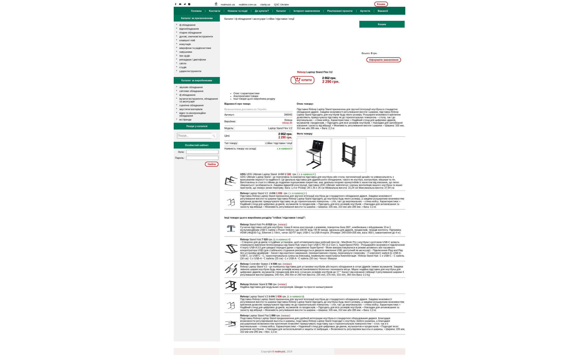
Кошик (381, 4)
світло (182, 63)
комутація (185, 44)
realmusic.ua (228, 4)
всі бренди (185, 119)
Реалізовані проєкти (340, 11)
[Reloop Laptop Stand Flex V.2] (314, 171)
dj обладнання (187, 25)
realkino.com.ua (247, 4)
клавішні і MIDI (187, 40)
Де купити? (262, 11)
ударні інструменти (190, 71)
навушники (185, 52)
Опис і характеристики (246, 93)
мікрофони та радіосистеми (195, 48)
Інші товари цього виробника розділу (254, 98)
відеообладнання (189, 28)
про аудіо (184, 55)
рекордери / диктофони (192, 59)
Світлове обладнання (191, 91)
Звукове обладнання (191, 87)
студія (182, 67)
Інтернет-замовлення (307, 11)
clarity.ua (265, 4)
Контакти (214, 11)
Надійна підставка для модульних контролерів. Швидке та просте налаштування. (286, 287)
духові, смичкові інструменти (196, 36)
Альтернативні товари (245, 96)
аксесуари (259, 18)
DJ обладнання (187, 95)
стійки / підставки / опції (280, 18)
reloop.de (287, 122)
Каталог (281, 11)
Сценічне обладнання (191, 105)
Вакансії (383, 11)
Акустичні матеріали (190, 109)
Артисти (365, 11)
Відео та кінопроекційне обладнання (192, 114)
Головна (196, 11)
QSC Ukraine (281, 4)
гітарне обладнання (190, 32)
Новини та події (237, 11)
